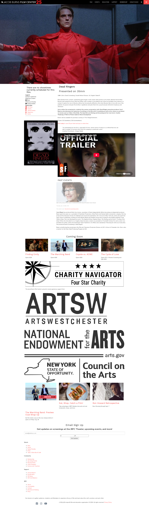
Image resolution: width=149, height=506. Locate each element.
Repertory (30, 112)
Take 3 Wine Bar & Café (34, 452)
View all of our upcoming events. (72, 208)
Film (91, 2)
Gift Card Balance (32, 478)
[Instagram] (41, 503)
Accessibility (31, 486)
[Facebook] (37, 503)
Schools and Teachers (34, 466)
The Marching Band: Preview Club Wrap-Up (39, 413)
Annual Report (32, 473)
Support (114, 2)
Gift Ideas (30, 476)
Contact (30, 488)
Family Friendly (32, 449)
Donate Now (134, 2)
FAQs (29, 451)
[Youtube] (45, 503)
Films (29, 445)
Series (28, 114)
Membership (123, 2)
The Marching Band (60, 254)
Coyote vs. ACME (84, 254)
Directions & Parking (33, 490)
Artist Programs (32, 464)
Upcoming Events (32, 461)
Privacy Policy (108, 502)
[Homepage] (21, 2)
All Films (29, 107)
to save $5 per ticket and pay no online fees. (73, 123)
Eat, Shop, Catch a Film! (71, 403)
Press (29, 491)
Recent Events (31, 462)
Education (105, 2)
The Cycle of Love (110, 254)
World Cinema (31, 110)
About (29, 484)
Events (97, 2)
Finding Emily (32, 254)
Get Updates (74, 438)
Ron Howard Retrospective (106, 403)
